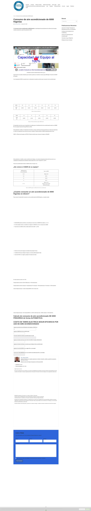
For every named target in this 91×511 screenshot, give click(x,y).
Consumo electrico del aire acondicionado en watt (24, 335)
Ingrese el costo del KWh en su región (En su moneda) (24, 348)
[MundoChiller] (18, 6)
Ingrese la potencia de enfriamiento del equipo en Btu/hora (25, 327)
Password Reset (57, 6)
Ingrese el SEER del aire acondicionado (21, 331)
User (47, 6)
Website (44, 438)
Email (30, 438)
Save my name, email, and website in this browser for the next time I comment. (30, 458)
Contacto (32, 4)
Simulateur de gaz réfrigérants (67, 38)
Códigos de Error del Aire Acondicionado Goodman (35, 6)
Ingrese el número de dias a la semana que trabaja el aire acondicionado (28, 344)
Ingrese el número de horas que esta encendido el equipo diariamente (28, 339)
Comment (18, 443)
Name (17, 438)
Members (72, 6)
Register (51, 6)
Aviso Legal (54, 4)
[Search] (76, 21)
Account (63, 6)
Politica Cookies (38, 4)
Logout (67, 6)
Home (59, 4)
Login (27, 7)
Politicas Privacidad (46, 4)
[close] (45, 506)
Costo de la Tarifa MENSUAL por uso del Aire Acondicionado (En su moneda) (29, 352)
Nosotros (27, 4)
